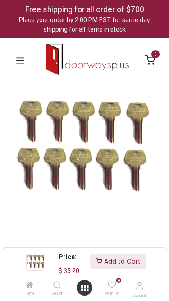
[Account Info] (139, 286)
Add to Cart (121, 261)
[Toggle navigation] (20, 60)
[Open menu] (84, 287)
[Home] (30, 285)
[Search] (57, 285)
